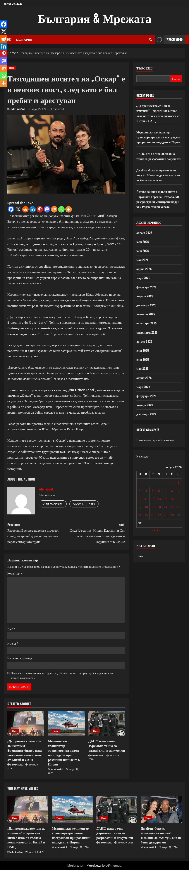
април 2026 (144, 269)
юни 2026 (142, 250)
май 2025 (142, 368)
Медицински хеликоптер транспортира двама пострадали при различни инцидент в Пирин (64, 752)
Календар (142, 456)
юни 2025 (142, 359)
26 (152, 515)
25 (146, 515)
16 (178, 499)
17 (139, 507)
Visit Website (53, 504)
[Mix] (54, 209)
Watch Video (174, 39)
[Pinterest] (40, 209)
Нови (11, 67)
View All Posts (84, 504)
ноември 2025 (145, 314)
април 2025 (144, 377)
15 (172, 499)
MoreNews (94, 866)
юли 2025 (142, 350)
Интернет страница (19, 658)
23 (178, 507)
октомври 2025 (146, 323)
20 (159, 507)
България (24, 39)
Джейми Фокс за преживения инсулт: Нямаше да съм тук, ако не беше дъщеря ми (158, 175)
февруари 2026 (146, 287)
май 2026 (142, 259)
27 (159, 515)
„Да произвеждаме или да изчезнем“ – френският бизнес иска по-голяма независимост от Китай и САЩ (25, 750)
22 (172, 507)
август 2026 (144, 232)
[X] (18, 209)
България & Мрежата (94, 17)
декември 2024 (146, 414)
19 (152, 507)
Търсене (144, 68)
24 (139, 515)
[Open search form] (150, 39)
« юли (155, 530)
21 (165, 507)
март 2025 (143, 386)
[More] (68, 209)
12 (152, 499)
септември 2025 (146, 332)
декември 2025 (146, 305)
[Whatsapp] (61, 209)
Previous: (33, 533)
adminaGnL (18, 109)
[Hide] (1, 90)
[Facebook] (11, 209)
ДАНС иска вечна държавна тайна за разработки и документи (106, 745)
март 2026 (143, 278)
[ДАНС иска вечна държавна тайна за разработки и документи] (106, 723)
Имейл (12, 643)
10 (139, 499)
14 (165, 499)
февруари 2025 (146, 396)
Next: (97, 533)
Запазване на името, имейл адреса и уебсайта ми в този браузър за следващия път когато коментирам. (62, 675)
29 (172, 515)
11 (146, 499)
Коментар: (15, 573)
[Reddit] (25, 209)
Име (11, 629)
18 (146, 507)
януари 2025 (144, 405)
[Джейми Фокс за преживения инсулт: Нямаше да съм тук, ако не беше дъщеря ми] (161, 809)
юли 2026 (142, 241)
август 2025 (144, 341)
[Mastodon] (47, 209)
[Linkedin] (32, 209)
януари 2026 (144, 296)
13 (159, 499)
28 (165, 515)
